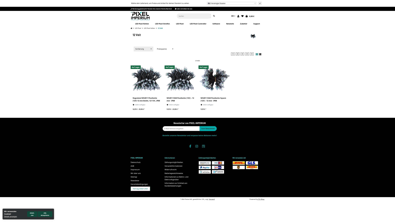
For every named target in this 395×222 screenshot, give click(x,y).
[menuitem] (142, 23)
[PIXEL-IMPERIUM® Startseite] (140, 16)
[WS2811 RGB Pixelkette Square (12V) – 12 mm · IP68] (214, 80)
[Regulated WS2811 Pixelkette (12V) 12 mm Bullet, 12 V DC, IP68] (147, 80)
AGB (132, 166)
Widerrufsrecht (171, 169)
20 (237, 54)
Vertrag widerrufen (140, 188)
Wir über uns (136, 173)
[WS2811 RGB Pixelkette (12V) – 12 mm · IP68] (180, 80)
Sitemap (134, 177)
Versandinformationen (173, 166)
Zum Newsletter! (208, 128)
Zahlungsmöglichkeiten (174, 162)
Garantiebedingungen (139, 184)
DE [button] (232, 16)
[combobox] (231, 3)
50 (252, 54)
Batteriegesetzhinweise (174, 173)
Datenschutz (136, 162)
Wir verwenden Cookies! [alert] (10, 212)
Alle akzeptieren (45, 214)
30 (242, 54)
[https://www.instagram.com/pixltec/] (196, 146)
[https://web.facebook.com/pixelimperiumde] (190, 146)
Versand (212, 199)
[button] (238, 16)
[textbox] (231, 3)
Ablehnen (32, 214)
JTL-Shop (261, 199)
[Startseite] (131, 28)
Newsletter (135, 180)
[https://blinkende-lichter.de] (203, 146)
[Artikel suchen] (214, 16)
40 (247, 54)
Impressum (135, 169)
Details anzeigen (10, 216)
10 (233, 54)
